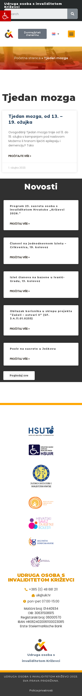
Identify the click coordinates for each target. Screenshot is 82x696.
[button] (5, 15)
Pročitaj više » (20, 223)
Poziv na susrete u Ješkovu (33, 348)
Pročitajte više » (19, 156)
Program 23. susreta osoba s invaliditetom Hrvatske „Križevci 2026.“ (37, 209)
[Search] (72, 14)
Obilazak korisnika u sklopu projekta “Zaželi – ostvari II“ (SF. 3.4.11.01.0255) (41, 315)
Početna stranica (27, 58)
